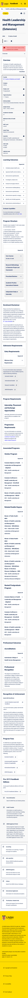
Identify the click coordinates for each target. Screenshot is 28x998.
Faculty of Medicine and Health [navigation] (12, 79)
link (21, 214)
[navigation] (10, 376)
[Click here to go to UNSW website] (5, 4)
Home (2, 9)
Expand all (21, 164)
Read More (22, 72)
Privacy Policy (8, 976)
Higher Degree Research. (10, 440)
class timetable (8, 321)
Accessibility (8, 984)
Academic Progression (10, 436)
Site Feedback (8, 992)
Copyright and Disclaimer (11, 968)
